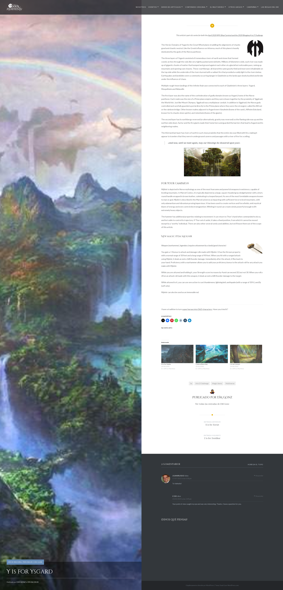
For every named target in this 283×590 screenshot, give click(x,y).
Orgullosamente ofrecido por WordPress (200, 585)
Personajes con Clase (32, 562)
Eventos (153, 7)
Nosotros (141, 7)
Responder (259, 476)
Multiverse (230, 383)
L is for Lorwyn (235, 364)
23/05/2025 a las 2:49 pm (181, 499)
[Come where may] (212, 354)
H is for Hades (166, 364)
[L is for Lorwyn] (246, 354)
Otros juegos (235, 7)
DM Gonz (21, 582)
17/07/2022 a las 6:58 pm (181, 478)
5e (191, 383)
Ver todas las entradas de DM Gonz (212, 404)
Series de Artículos (171, 7)
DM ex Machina (15, 562)
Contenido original (195, 7)
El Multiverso (217, 7)
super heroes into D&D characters (197, 309)
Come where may (202, 364)
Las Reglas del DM (270, 7)
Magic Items (217, 383)
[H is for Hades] (177, 354)
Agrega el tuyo (255, 464)
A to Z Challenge (202, 383)
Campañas (252, 7)
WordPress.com (233, 585)
